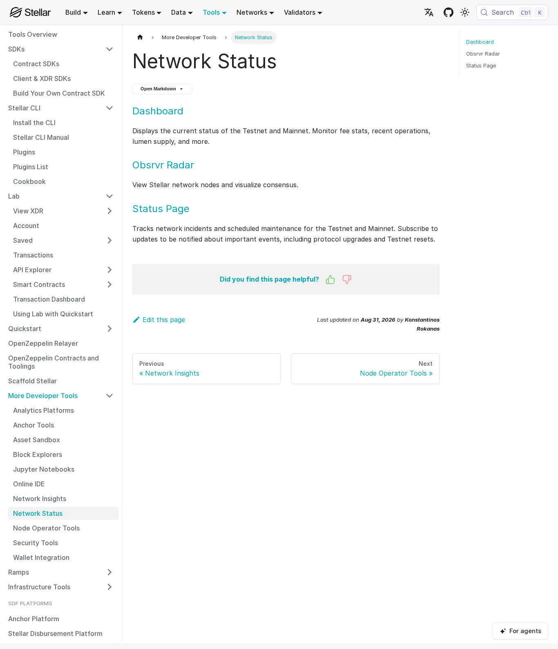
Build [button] (73, 12)
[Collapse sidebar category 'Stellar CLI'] (109, 107)
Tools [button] (211, 12)
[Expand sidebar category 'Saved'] (109, 240)
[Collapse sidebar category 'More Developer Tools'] (109, 395)
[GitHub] (448, 12)
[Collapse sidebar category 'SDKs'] (109, 49)
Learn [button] (106, 12)
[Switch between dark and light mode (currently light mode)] (464, 12)
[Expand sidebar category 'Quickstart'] (109, 328)
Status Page (161, 209)
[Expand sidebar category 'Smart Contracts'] (109, 284)
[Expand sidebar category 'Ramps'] (109, 572)
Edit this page (164, 320)
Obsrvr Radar (163, 165)
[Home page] (140, 37)
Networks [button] (252, 12)
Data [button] (178, 12)
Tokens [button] (143, 12)
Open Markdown (158, 88)
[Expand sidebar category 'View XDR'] (109, 210)
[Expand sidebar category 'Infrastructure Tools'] (109, 586)
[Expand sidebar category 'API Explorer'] (109, 269)
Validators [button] (299, 12)
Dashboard (157, 111)
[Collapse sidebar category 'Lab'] (109, 196)
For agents (525, 631)
